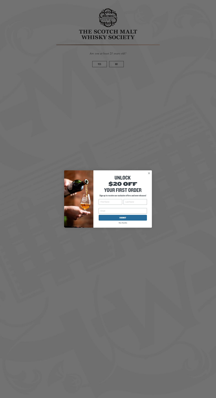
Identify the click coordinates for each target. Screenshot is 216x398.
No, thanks (123, 222)
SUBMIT (122, 218)
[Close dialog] (149, 173)
